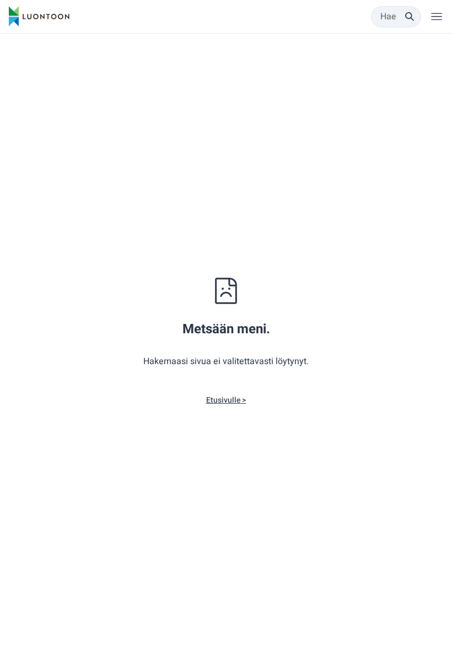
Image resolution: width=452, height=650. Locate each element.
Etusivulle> (226, 400)
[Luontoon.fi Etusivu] (39, 17)
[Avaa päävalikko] (436, 16)
